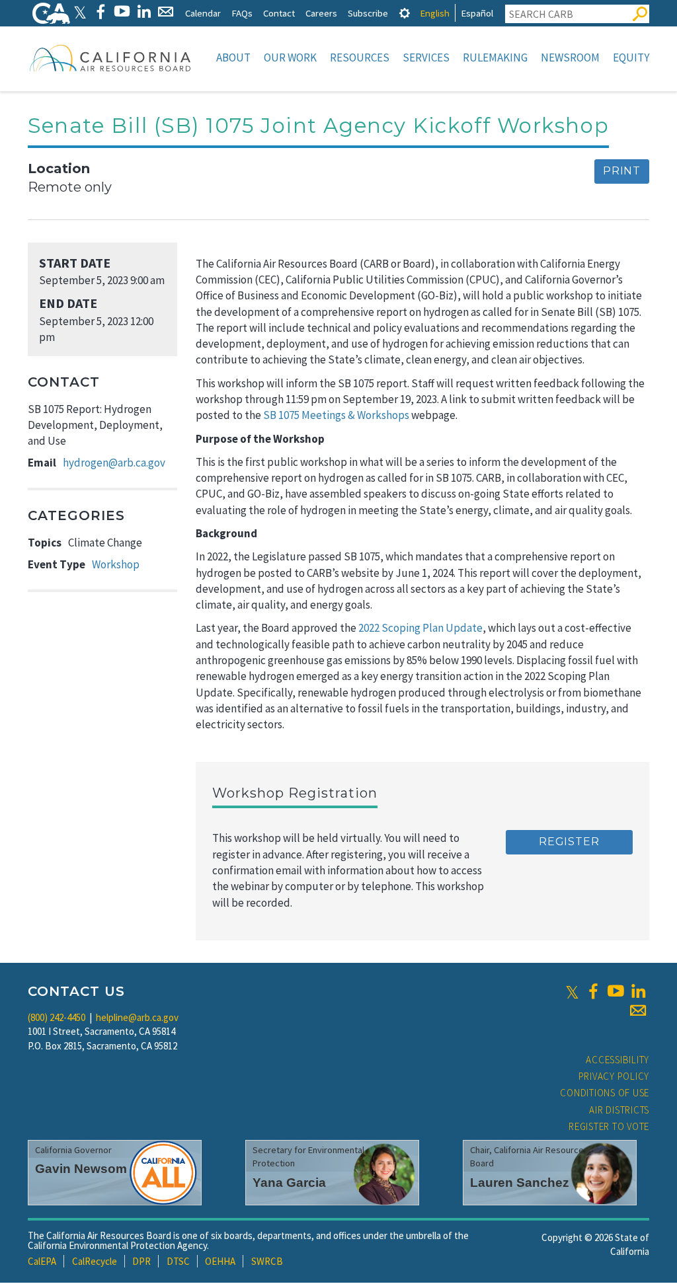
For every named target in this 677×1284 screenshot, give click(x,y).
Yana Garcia (289, 1183)
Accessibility (617, 1059)
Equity (631, 57)
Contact (279, 13)
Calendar (203, 13)
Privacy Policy (614, 1076)
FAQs (242, 13)
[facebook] (593, 991)
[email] (638, 1010)
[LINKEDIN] (144, 11)
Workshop (115, 564)
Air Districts (619, 1110)
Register (569, 841)
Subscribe (368, 13)
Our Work (290, 57)
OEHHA (220, 1261)
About (233, 57)
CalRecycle (94, 1261)
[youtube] (615, 991)
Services (426, 57)
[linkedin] (638, 991)
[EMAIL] (165, 11)
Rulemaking (495, 57)
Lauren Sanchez (519, 1183)
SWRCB (267, 1261)
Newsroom (570, 57)
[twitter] (572, 991)
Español (477, 13)
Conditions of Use (604, 1092)
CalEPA (42, 1261)
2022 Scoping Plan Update (420, 628)
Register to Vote (609, 1126)
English (435, 13)
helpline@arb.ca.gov (137, 1017)
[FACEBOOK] (100, 11)
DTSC (178, 1261)
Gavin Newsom (81, 1169)
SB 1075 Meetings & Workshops (336, 415)
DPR (141, 1261)
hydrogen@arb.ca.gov (114, 462)
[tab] (405, 13)
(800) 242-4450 (56, 1017)
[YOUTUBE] (122, 11)
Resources (359, 57)
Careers (321, 13)
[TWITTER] (80, 11)
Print (622, 171)
